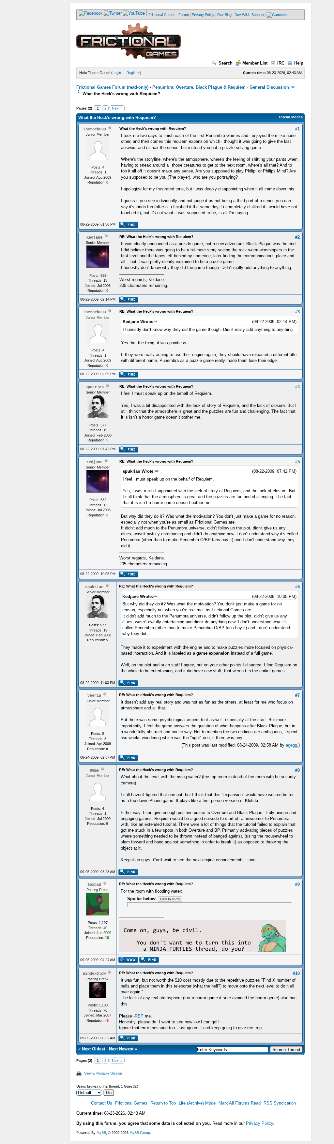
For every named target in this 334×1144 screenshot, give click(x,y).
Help (298, 63)
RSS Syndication (280, 1103)
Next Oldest (93, 1049)
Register (133, 73)
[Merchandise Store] (277, 15)
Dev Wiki (242, 15)
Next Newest (121, 1049)
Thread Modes (290, 117)
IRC (280, 63)
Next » (117, 108)
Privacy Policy (203, 15)
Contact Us (101, 1103)
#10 (296, 973)
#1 (297, 128)
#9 (297, 884)
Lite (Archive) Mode (197, 1103)
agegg (291, 745)
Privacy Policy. (260, 1123)
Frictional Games (161, 15)
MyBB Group (139, 1133)
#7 (297, 695)
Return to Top (163, 1103)
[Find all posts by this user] (128, 227)
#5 (297, 461)
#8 (297, 770)
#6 (297, 586)
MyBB (101, 1133)
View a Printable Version (103, 1073)
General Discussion (269, 87)
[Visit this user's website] (128, 961)
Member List (254, 63)
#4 (297, 386)
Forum (183, 15)
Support (257, 15)
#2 (297, 237)
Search (226, 63)
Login (117, 73)
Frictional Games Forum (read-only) (112, 87)
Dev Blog (224, 15)
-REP (138, 1016)
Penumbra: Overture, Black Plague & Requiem (199, 87)
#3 (297, 311)
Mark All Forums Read (240, 1103)
